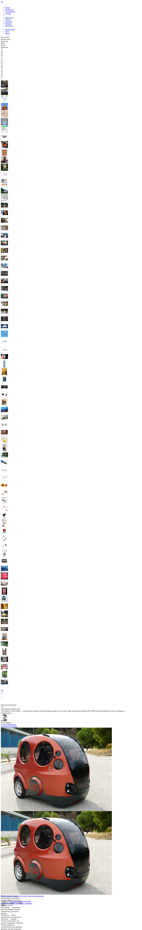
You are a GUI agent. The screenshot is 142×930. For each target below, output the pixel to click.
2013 (7, 31)
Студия (8, 14)
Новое (7, 8)
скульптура (25, 896)
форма (3, 896)
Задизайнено (10, 12)
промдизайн (34, 896)
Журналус (9, 26)
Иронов (8, 24)
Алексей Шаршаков (8, 724)
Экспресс (8, 22)
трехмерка (9, 896)
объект (41, 896)
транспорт (17, 896)
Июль (7, 33)
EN (2, 2)
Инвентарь (9, 10)
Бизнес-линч (10, 29)
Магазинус (9, 18)
